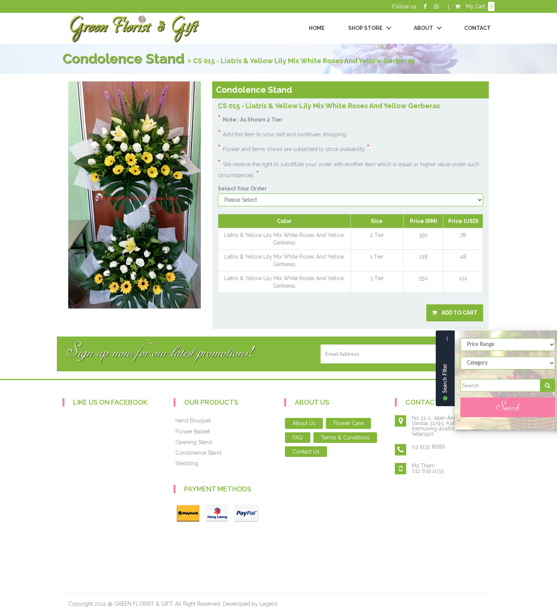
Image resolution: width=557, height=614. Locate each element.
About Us (304, 423)
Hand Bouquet (193, 421)
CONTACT (477, 28)
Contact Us (306, 452)
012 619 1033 (428, 471)
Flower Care (348, 423)
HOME (317, 28)
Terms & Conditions (345, 438)
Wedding (186, 463)
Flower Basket (192, 432)
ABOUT (423, 28)
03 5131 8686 (428, 447)
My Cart (476, 6)
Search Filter (445, 378)
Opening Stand (193, 442)
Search (507, 407)
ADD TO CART (457, 313)
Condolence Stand (198, 453)
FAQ (298, 438)
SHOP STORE (365, 28)
